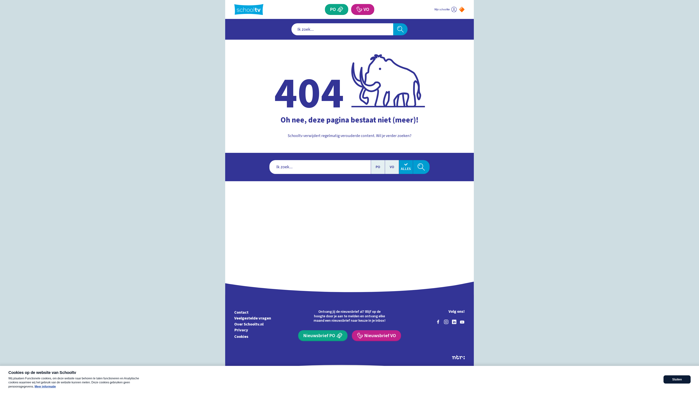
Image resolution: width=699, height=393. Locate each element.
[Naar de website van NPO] (462, 9)
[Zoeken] (400, 29)
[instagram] (446, 322)
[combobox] (342, 29)
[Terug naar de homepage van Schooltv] (248, 9)
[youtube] (462, 322)
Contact (241, 312)
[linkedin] (454, 322)
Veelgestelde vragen (252, 318)
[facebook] (438, 322)
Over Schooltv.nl (249, 324)
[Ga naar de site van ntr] (458, 357)
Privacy (241, 330)
